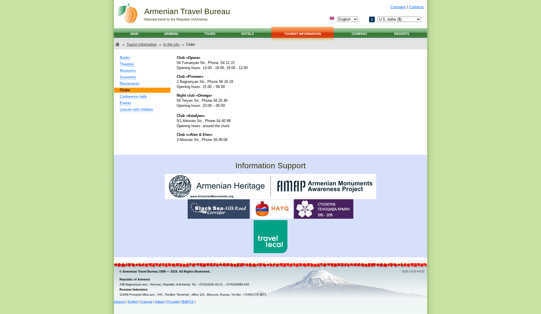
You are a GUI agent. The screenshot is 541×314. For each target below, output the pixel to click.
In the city (171, 44)
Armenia (171, 34)
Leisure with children (136, 109)
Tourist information (302, 34)
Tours (209, 34)
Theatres (127, 64)
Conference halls (133, 96)
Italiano (160, 301)
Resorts (401, 34)
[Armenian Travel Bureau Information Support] (270, 198)
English (133, 301)
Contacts (416, 7)
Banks (125, 58)
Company (398, 7)
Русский (173, 301)
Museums (128, 70)
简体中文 (187, 301)
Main (134, 34)
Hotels (247, 34)
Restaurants (129, 83)
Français (146, 301)
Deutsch (119, 301)
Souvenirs (128, 77)
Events (125, 103)
